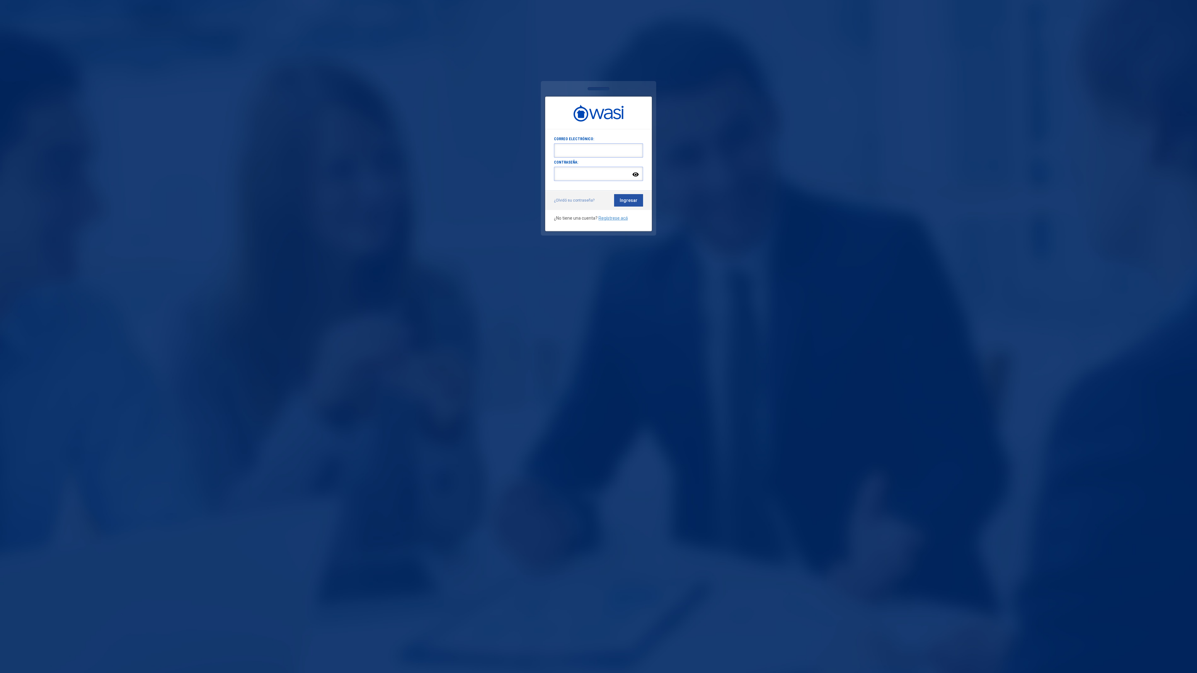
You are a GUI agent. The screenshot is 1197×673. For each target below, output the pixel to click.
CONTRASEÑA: (566, 162)
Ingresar (628, 200)
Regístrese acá (613, 218)
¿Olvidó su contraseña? (574, 200)
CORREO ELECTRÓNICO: (574, 139)
